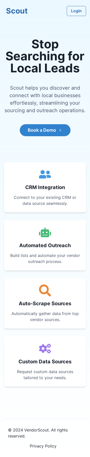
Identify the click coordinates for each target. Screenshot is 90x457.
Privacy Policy (43, 445)
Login (76, 10)
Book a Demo (42, 130)
